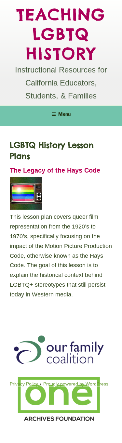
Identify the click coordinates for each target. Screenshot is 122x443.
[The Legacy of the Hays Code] (26, 208)
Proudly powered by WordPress (75, 383)
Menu (64, 114)
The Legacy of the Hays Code (55, 170)
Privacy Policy (24, 383)
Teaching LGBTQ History (61, 34)
